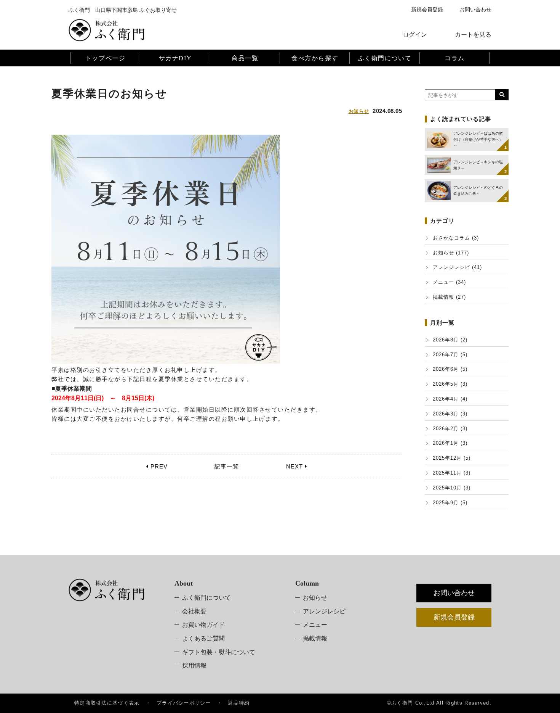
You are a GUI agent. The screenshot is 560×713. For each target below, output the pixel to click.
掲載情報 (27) (449, 297)
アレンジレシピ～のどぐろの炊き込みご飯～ (478, 190)
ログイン (415, 34)
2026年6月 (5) (450, 369)
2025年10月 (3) (451, 488)
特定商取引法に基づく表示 (107, 703)
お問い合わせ (475, 10)
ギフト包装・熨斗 (218, 652)
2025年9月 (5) (450, 502)
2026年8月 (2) (450, 340)
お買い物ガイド (203, 624)
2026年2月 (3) (450, 428)
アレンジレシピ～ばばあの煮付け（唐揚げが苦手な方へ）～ (478, 139)
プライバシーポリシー (184, 703)
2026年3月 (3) (450, 414)
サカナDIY (175, 58)
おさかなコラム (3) (456, 238)
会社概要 (194, 611)
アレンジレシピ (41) (457, 267)
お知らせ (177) (451, 253)
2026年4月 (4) (450, 399)
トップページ (105, 58)
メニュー (315, 624)
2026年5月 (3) (450, 384)
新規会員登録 (427, 10)
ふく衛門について (206, 597)
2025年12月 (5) (451, 458)
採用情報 (194, 665)
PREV (158, 466)
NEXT (295, 466)
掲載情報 (315, 638)
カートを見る (473, 34)
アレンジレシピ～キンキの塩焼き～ (478, 165)
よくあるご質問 (203, 638)
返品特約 (239, 703)
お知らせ (359, 111)
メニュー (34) (449, 282)
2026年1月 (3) (450, 443)
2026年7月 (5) (450, 354)
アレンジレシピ (324, 611)
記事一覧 (226, 466)
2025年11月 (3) (451, 473)
